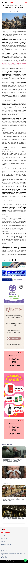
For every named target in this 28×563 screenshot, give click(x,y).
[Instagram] (5, 532)
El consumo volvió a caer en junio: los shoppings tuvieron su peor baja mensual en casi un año (13, 499)
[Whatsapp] (9, 532)
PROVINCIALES (4, 538)
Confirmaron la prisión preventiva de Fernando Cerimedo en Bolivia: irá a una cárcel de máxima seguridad (13, 460)
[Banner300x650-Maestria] (14, 348)
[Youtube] (2, 532)
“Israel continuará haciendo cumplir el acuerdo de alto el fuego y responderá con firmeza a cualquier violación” (14, 63)
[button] (9, 260)
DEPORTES (3, 543)
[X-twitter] (7, 532)
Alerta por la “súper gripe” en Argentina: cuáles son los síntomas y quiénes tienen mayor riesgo (13, 480)
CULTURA (3, 541)
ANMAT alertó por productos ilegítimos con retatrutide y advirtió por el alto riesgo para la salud (14, 518)
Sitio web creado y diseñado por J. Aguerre (14, 561)
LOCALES (3, 536)
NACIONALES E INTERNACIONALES (7, 544)
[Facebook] (3, 532)
